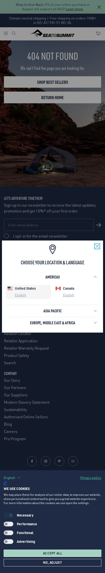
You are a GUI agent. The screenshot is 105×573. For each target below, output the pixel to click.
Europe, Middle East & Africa (52, 322)
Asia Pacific (52, 310)
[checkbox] (8, 524)
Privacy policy (90, 478)
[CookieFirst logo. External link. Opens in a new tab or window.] (5, 483)
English (20, 295)
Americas (52, 276)
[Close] (97, 246)
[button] (12, 478)
